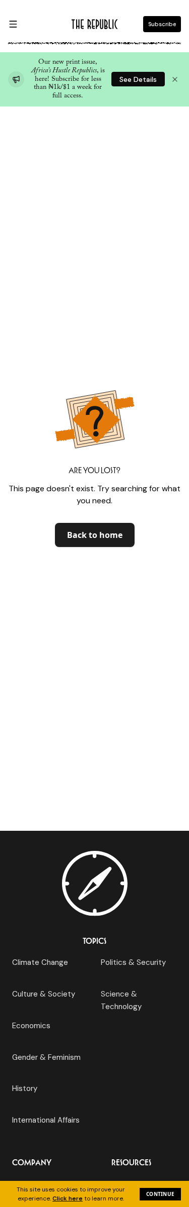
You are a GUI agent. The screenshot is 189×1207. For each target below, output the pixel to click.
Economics (31, 1026)
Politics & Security (133, 962)
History (24, 1088)
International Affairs (46, 1120)
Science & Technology (121, 1000)
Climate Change (40, 962)
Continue (160, 1193)
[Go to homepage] (95, 24)
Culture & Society (43, 994)
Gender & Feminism (46, 1057)
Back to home (94, 534)
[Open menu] (13, 24)
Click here (67, 1198)
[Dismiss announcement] (175, 79)
